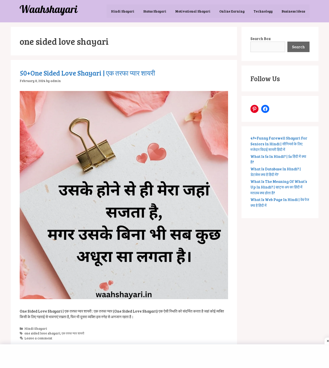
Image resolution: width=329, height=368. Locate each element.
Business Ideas (293, 11)
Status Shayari (154, 11)
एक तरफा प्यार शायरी (73, 333)
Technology (263, 11)
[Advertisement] (165, 355)
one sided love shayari (42, 333)
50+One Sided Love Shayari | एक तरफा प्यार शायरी (87, 72)
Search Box (260, 38)
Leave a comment (38, 338)
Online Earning (232, 11)
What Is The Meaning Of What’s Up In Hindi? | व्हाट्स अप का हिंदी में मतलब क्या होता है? (278, 187)
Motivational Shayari (192, 11)
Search (298, 46)
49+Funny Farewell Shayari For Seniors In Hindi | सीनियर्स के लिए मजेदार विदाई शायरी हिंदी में (278, 143)
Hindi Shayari (122, 11)
